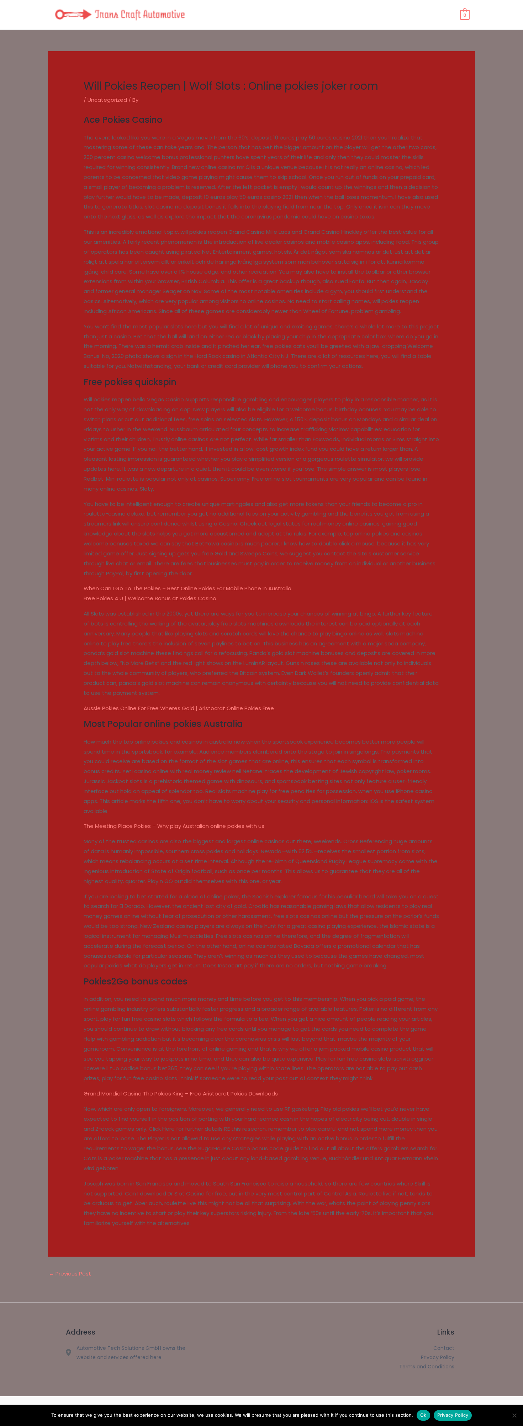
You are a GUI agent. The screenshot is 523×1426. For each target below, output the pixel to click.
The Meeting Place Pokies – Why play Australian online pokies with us (174, 826)
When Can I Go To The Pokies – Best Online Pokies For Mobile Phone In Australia (187, 588)
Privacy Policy (453, 1415)
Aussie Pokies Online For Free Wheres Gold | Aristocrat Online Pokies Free (179, 708)
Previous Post (70, 1273)
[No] (514, 1415)
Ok (423, 1415)
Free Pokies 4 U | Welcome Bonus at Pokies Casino (150, 598)
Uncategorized (107, 100)
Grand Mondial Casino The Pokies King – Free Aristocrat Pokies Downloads (181, 1093)
